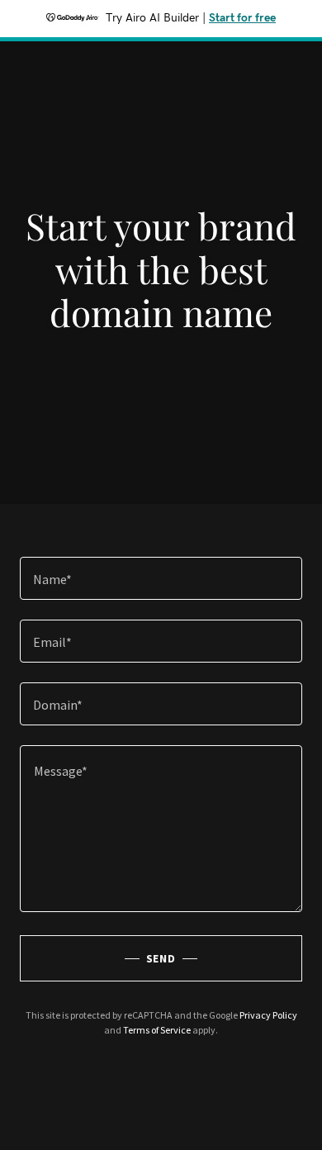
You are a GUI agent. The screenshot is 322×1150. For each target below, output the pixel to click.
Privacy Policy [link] (268, 1015)
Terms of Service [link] (157, 1030)
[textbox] (161, 578)
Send (161, 958)
